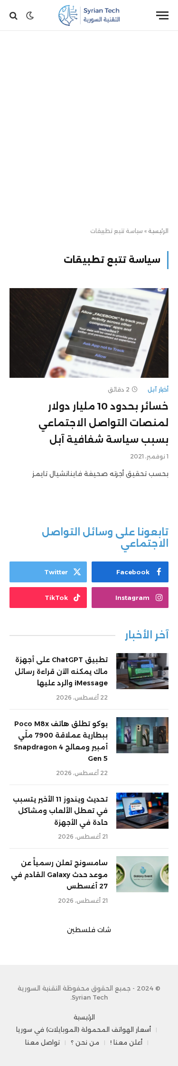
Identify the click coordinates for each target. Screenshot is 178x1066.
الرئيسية (158, 230)
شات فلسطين (89, 930)
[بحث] (14, 15)
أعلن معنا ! (126, 1042)
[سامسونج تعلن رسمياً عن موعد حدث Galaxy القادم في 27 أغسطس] (142, 874)
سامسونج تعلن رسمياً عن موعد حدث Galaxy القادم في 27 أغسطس (59, 874)
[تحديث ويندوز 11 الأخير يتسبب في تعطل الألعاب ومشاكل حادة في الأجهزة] (142, 811)
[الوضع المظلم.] (30, 15)
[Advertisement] (89, 129)
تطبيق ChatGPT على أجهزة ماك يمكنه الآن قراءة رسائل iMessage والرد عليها (61, 671)
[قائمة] (162, 15)
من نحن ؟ (85, 1042)
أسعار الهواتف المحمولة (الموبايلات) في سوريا (83, 1029)
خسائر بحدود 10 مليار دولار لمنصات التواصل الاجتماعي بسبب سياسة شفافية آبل (103, 423)
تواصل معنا (42, 1042)
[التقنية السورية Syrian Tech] (89, 15)
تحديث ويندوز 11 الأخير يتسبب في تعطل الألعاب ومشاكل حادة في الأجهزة (60, 811)
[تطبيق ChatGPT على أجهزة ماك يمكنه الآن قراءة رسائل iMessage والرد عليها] (142, 671)
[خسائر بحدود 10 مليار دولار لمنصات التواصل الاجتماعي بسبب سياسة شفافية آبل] (89, 332)
